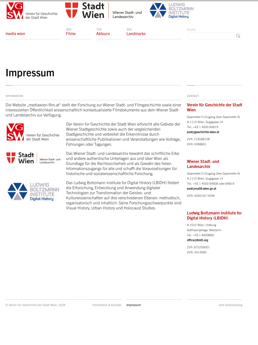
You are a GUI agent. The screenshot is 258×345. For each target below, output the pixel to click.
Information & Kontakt (106, 305)
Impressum (133, 305)
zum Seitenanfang (230, 305)
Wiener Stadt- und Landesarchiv (203, 164)
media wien (15, 33)
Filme (71, 31)
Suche (191, 29)
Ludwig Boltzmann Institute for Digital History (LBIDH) (214, 215)
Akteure (103, 31)
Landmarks (136, 31)
